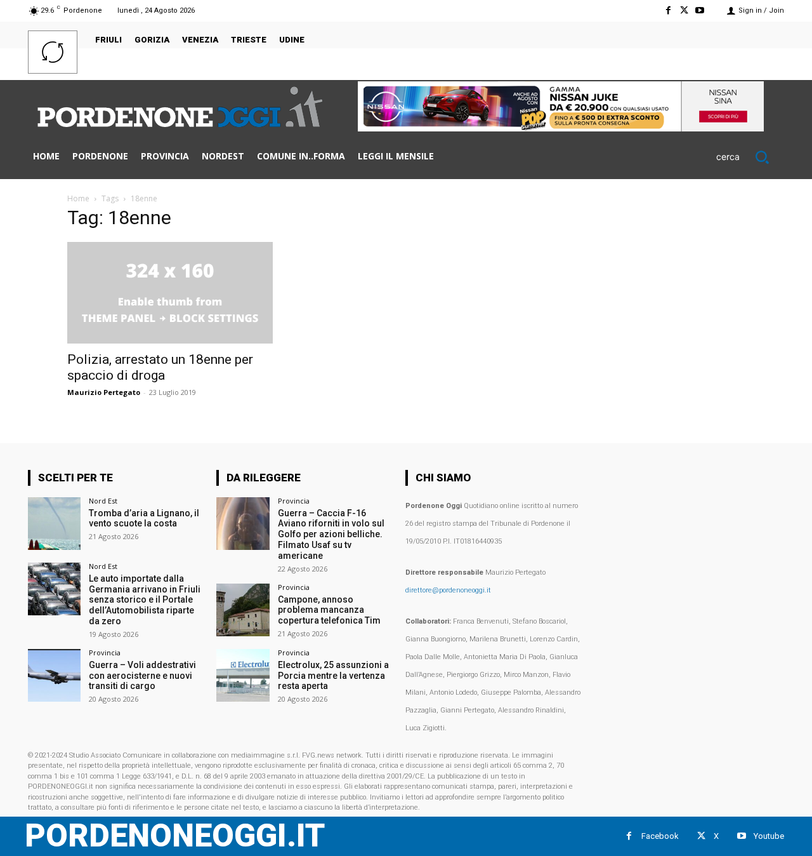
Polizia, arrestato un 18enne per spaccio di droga (160, 367)
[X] (684, 10)
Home (78, 198)
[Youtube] (700, 10)
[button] (750, 157)
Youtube (769, 836)
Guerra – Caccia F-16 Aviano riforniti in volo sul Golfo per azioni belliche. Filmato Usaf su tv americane (331, 534)
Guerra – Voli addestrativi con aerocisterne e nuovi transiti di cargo (142, 676)
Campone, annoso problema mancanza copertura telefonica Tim (329, 610)
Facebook (660, 836)
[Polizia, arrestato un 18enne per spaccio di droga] (170, 293)
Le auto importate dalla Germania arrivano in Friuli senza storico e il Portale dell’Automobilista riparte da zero (144, 599)
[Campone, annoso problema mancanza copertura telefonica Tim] (242, 610)
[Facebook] (668, 10)
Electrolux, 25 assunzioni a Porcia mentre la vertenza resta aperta (333, 676)
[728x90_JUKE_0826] (561, 128)
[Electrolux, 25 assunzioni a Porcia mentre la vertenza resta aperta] (242, 675)
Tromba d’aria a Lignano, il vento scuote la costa (144, 518)
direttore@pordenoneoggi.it (448, 590)
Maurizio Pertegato (103, 392)
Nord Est (103, 500)
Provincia (105, 652)
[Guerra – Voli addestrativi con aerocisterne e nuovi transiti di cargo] (54, 675)
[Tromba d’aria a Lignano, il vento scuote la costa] (54, 523)
